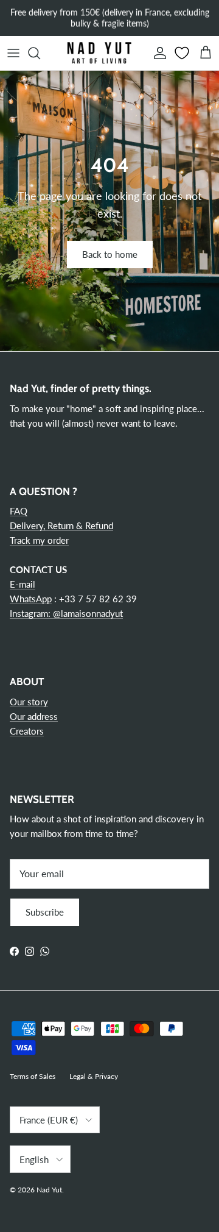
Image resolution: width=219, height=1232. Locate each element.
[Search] (40, 53)
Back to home (109, 254)
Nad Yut (49, 1189)
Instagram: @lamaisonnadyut (66, 613)
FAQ (18, 510)
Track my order (39, 540)
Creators (27, 730)
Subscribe (45, 911)
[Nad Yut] (98, 53)
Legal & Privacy (93, 1076)
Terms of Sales (32, 1076)
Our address (34, 716)
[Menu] (13, 53)
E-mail (22, 584)
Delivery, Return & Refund (61, 525)
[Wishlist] (183, 53)
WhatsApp (31, 598)
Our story (29, 701)
